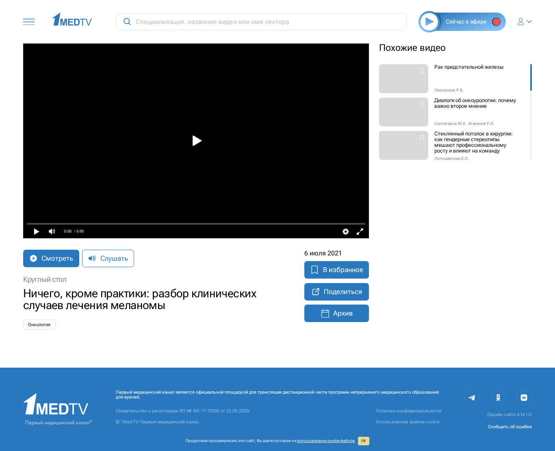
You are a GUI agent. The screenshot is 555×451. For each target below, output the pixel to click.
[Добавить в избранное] (422, 71)
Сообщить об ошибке (510, 426)
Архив (343, 313)
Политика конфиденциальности (408, 411)
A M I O (524, 414)
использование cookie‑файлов (326, 440)
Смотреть (57, 258)
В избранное (343, 270)
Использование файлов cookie (408, 422)
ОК (363, 441)
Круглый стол (45, 279)
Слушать (114, 258)
